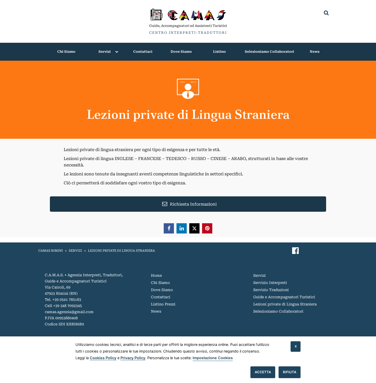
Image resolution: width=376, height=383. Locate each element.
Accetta (263, 372)
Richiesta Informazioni (193, 204)
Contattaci (142, 52)
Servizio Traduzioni (271, 290)
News (314, 52)
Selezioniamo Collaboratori (269, 52)
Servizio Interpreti (270, 283)
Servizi (104, 52)
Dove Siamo (181, 52)
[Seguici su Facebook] (295, 250)
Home (156, 275)
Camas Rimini (50, 250)
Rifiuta (289, 372)
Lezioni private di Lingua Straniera (121, 250)
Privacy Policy (132, 358)
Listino (219, 52)
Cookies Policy (103, 358)
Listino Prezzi (163, 304)
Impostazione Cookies (213, 358)
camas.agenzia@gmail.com (69, 312)
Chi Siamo (66, 52)
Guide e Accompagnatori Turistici (284, 297)
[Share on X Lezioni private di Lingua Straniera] (194, 228)
